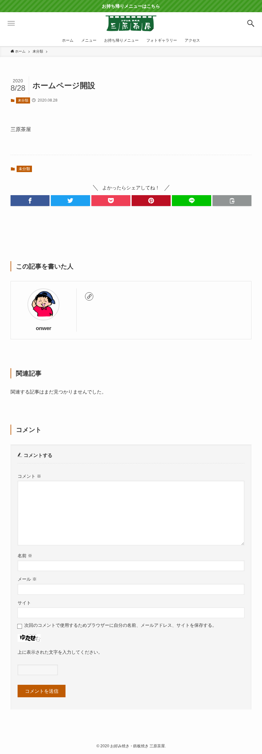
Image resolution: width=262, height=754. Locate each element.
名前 (25, 555)
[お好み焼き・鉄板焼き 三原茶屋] (131, 23)
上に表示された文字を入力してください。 (60, 652)
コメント (29, 476)
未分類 (23, 100)
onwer (43, 328)
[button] (251, 23)
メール (27, 579)
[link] (89, 296)
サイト (24, 603)
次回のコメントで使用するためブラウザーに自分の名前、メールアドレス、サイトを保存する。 (120, 625)
